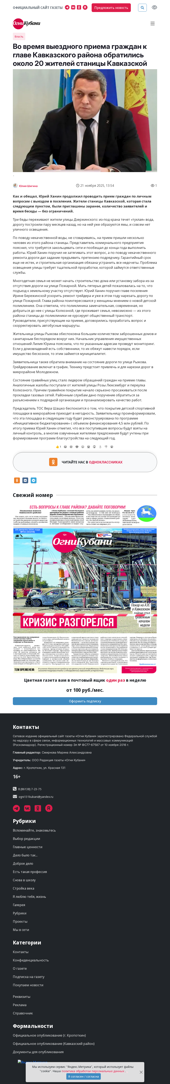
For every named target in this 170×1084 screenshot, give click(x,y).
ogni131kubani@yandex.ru (36, 797)
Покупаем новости (28, 985)
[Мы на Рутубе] (86, 8)
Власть (19, 36)
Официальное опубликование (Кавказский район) (54, 1043)
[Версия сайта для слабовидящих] (154, 7)
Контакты (20, 952)
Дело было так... (25, 855)
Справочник (23, 1013)
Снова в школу (24, 880)
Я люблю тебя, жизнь (29, 896)
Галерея (19, 905)
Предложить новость (111, 7)
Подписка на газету (28, 976)
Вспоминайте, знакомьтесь (34, 830)
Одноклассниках (106, 462)
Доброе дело (23, 863)
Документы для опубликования (38, 1052)
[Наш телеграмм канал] (68, 8)
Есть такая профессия (30, 871)
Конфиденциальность (31, 960)
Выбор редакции (26, 838)
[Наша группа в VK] (74, 8)
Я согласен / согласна (83, 1076)
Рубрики (19, 913)
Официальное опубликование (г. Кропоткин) (49, 1035)
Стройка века (23, 888)
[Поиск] (142, 8)
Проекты (20, 921)
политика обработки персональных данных (93, 1071)
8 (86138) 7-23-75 (29, 789)
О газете (20, 968)
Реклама (20, 1005)
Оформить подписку (85, 701)
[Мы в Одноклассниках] (80, 8)
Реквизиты (21, 996)
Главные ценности (27, 847)
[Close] (141, 1072)
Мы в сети (21, 929)
